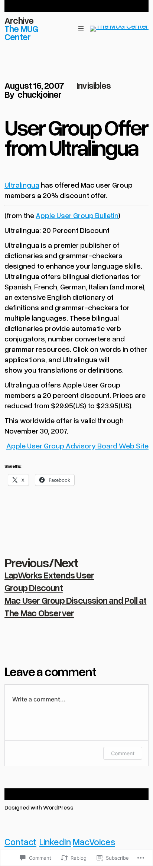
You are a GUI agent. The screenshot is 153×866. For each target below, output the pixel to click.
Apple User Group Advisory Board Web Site (77, 445)
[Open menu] (80, 28)
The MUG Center (21, 32)
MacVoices (94, 841)
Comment (122, 753)
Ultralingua (21, 184)
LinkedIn (55, 841)
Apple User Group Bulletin (77, 215)
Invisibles (93, 85)
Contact (20, 841)
